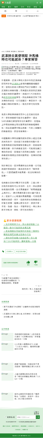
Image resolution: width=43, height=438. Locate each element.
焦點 (3, 7)
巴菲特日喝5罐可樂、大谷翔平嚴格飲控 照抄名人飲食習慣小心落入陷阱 (23, 16)
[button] (40, 7)
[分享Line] (16, 10)
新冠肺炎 (14, 51)
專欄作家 (25, 429)
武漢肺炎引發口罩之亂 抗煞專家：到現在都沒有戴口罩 (22, 315)
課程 (35, 7)
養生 (9, 7)
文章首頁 (17, 429)
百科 (22, 7)
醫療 (16, 7)
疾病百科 (31, 426)
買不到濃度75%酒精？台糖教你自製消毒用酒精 (22, 308)
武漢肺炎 (16, 83)
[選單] (40, 2)
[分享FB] (5, 10)
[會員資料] (37, 2)
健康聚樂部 (15, 426)
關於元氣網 (6, 426)
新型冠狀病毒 (10, 97)
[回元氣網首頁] (8, 2)
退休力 (38, 426)
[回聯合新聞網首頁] (3, 2)
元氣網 (7, 51)
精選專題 (23, 426)
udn (3, 51)
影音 (29, 7)
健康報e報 (11, 417)
